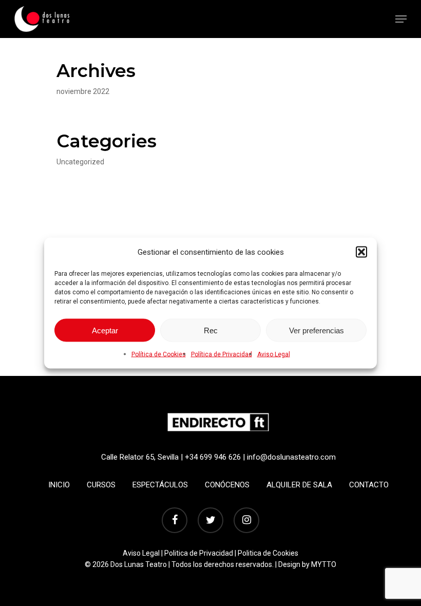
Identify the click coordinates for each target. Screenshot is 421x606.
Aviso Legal (273, 354)
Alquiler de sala (299, 484)
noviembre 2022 (82, 91)
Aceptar (105, 330)
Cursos (101, 484)
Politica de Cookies (268, 553)
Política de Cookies (158, 354)
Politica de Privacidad (198, 553)
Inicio (59, 484)
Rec (211, 330)
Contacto (369, 484)
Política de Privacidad (221, 354)
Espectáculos (160, 484)
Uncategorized (80, 162)
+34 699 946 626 (213, 457)
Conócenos (227, 484)
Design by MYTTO (307, 564)
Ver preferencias (316, 330)
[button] (361, 252)
